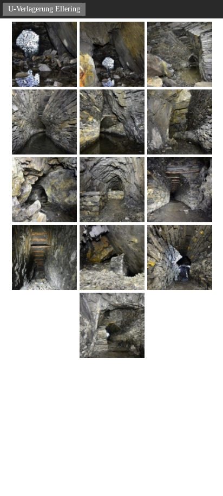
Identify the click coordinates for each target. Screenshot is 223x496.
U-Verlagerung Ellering (44, 9)
